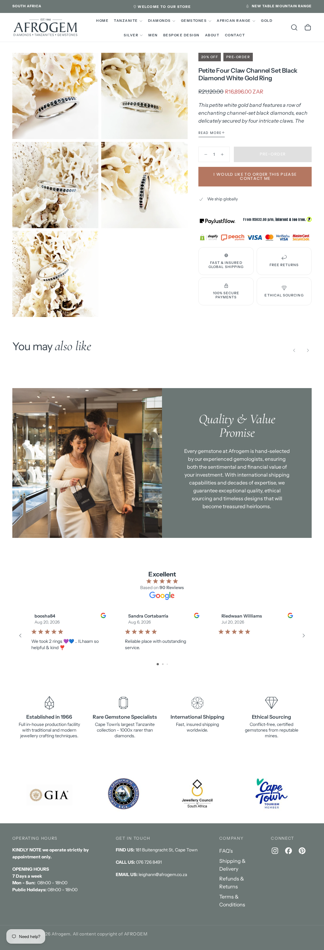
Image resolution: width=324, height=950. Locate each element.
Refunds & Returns (231, 882)
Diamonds (159, 21)
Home (102, 21)
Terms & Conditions (232, 900)
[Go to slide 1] (158, 664)
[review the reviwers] (103, 615)
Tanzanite (126, 21)
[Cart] (308, 27)
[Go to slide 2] (163, 664)
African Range (234, 21)
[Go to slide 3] (167, 664)
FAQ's (226, 851)
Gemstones (194, 21)
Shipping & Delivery (232, 865)
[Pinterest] (302, 851)
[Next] (308, 350)
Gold (266, 21)
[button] (27, 6)
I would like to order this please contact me (255, 176)
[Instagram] (275, 851)
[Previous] (294, 350)
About (212, 35)
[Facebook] (288, 851)
